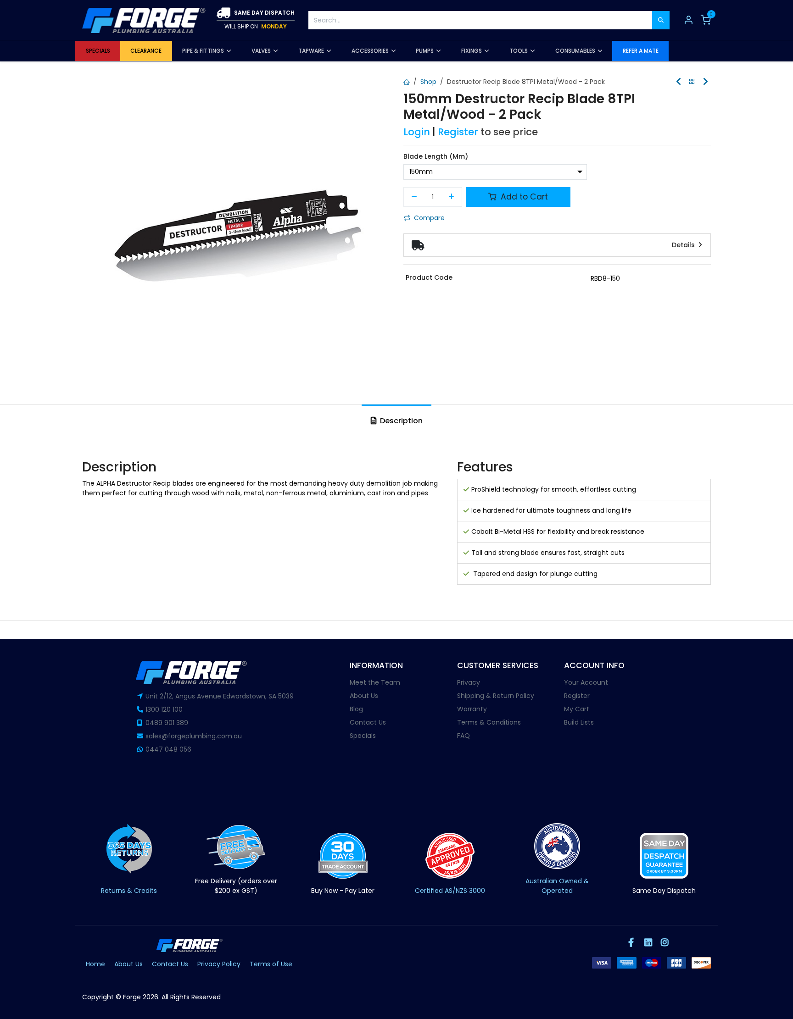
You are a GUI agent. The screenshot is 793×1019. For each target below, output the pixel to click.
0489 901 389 (166, 722)
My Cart (576, 709)
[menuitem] (97, 51)
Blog (356, 709)
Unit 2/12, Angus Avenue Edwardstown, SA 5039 (219, 696)
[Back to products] (692, 82)
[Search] (661, 20)
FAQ (463, 735)
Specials (363, 735)
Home (95, 964)
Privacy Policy (218, 964)
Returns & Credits (129, 890)
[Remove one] (414, 197)
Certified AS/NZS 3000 (450, 890)
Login (416, 131)
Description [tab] (400, 420)
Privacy (468, 682)
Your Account (586, 682)
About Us (364, 695)
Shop (428, 81)
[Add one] (452, 197)
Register (458, 131)
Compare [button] (429, 217)
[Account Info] (688, 20)
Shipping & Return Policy (495, 695)
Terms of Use (271, 964)
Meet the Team (375, 682)
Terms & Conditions (489, 722)
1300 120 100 (164, 709)
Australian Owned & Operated (557, 885)
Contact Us (368, 722)
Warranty (472, 709)
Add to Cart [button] (523, 196)
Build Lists (579, 722)
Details (684, 244)
